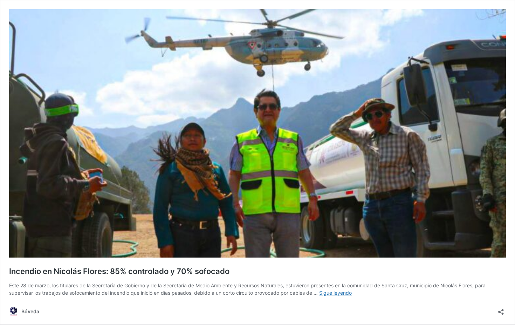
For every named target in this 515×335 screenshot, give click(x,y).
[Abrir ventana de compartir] (501, 309)
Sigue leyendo (335, 293)
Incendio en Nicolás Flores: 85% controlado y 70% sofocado (119, 271)
